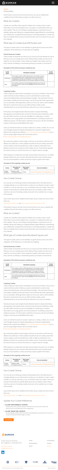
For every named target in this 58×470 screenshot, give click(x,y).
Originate (54, 468)
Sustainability (50, 440)
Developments (33, 443)
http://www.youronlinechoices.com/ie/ (33, 203)
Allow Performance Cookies (16, 405)
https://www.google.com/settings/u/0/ (37, 132)
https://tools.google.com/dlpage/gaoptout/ (17, 137)
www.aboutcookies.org (11, 203)
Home (30, 440)
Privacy (49, 446)
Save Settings (8, 419)
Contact (49, 443)
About (30, 446)
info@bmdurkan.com (7, 448)
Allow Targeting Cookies (15, 411)
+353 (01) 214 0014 (6, 446)
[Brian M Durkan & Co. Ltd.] (7, 436)
